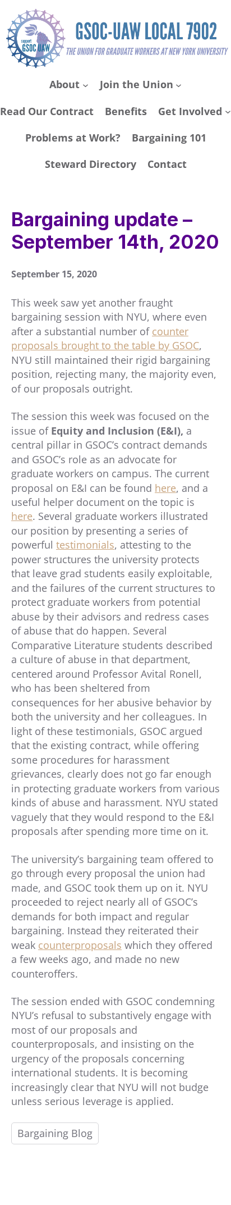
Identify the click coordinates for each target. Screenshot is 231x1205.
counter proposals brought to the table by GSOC (105, 338)
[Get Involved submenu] (228, 111)
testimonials (85, 544)
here (165, 488)
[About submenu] (85, 85)
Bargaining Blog (55, 1133)
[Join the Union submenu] (178, 85)
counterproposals (80, 945)
